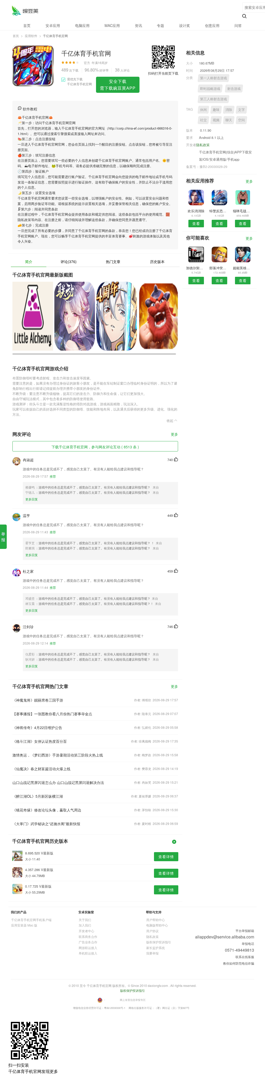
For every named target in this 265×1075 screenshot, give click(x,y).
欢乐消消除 (196, 210)
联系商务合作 (88, 936)
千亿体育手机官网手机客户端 (31, 919)
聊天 (228, 119)
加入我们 (85, 925)
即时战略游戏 (210, 88)
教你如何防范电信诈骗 (238, 963)
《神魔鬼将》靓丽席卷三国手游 (37, 700)
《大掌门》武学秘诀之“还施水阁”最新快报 (46, 823)
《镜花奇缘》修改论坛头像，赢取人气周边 (46, 809)
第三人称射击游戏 (213, 98)
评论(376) (69, 261)
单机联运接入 (88, 953)
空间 (241, 119)
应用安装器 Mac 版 (24, 925)
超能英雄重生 (243, 267)
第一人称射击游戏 (213, 77)
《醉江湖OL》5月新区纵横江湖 (37, 796)
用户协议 (152, 931)
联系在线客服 (244, 956)
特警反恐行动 (219, 210)
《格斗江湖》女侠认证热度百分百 (39, 741)
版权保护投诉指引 (158, 942)
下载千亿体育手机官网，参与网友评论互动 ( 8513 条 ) (95, 446)
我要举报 (152, 953)
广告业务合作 (88, 942)
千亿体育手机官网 (25, 10)
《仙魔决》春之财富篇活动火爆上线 (41, 768)
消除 (228, 109)
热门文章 (113, 261)
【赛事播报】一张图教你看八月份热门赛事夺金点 (52, 713)
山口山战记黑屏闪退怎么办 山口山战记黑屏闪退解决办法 (58, 782)
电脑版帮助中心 (157, 925)
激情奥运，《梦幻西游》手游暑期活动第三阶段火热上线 (57, 755)
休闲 (203, 109)
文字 (241, 109)
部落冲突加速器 (219, 267)
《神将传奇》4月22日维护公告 (37, 727)
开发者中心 (86, 931)
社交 (203, 119)
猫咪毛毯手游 (243, 210)
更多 (174, 434)
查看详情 (166, 856)
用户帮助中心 (155, 919)
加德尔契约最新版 (196, 267)
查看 (196, 223)
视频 (216, 119)
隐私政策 (203, 144)
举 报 (3, 536)
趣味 (216, 109)
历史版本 (157, 261)
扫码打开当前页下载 (163, 73)
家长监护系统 (155, 947)
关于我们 (85, 919)
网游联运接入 (88, 947)
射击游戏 (234, 88)
